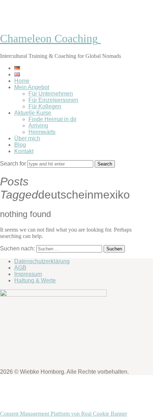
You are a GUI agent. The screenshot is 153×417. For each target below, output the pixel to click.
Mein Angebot (31, 87)
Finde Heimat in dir (52, 119)
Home (22, 81)
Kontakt (23, 151)
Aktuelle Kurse (32, 113)
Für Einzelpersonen (53, 100)
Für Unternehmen (50, 94)
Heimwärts (42, 132)
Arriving (38, 126)
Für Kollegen (44, 106)
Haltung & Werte (35, 280)
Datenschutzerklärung (42, 261)
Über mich (27, 138)
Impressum (28, 274)
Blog (20, 145)
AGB (20, 268)
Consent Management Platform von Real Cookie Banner (63, 414)
